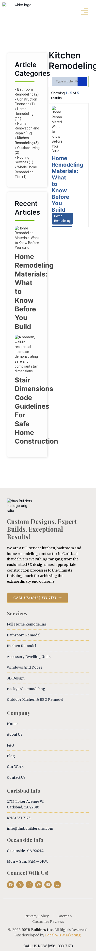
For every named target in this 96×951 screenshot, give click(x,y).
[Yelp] (20, 884)
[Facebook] (10, 884)
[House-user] (38, 884)
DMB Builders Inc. (37, 929)
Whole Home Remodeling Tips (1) (26, 172)
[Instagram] (29, 884)
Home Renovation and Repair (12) (27, 128)
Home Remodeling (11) (24, 114)
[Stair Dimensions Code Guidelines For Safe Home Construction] (27, 371)
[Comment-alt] (57, 884)
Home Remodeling (62, 218)
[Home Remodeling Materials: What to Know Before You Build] (27, 248)
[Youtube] (48, 884)
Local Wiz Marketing (63, 935)
